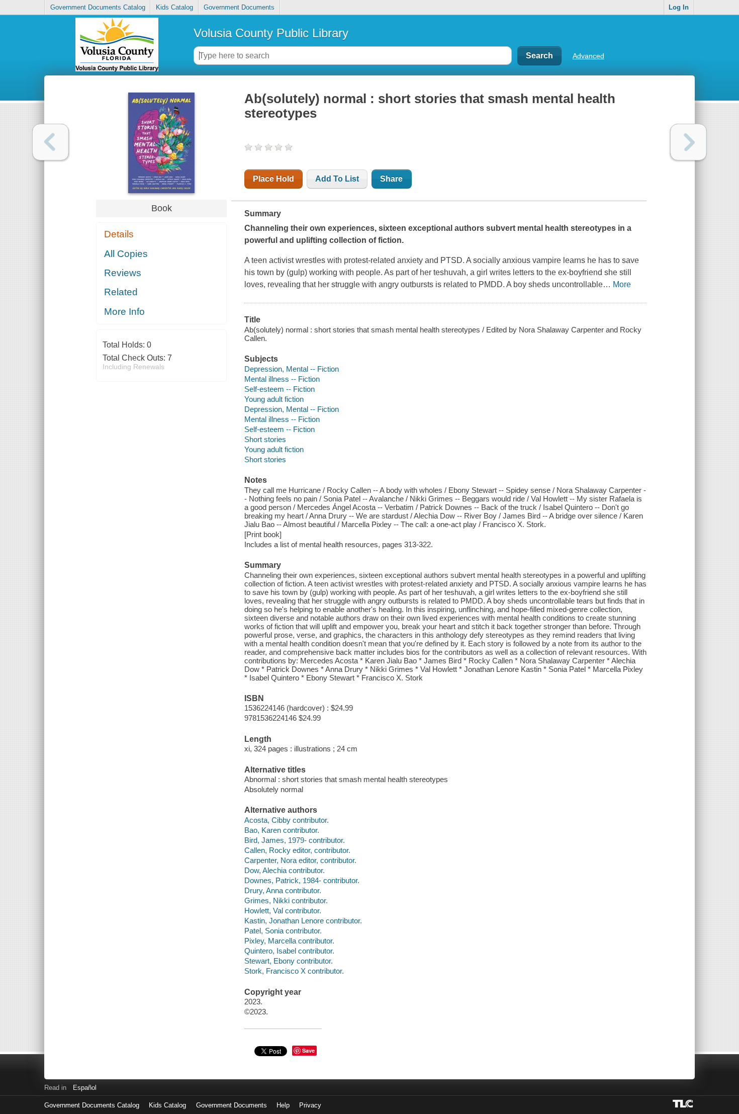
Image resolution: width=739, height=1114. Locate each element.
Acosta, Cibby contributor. (286, 820)
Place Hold (273, 179)
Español (85, 1087)
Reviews (122, 273)
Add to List (337, 179)
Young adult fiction (274, 399)
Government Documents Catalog (97, 7)
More (622, 284)
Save (308, 1050)
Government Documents (239, 7)
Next (688, 142)
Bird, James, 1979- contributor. (294, 840)
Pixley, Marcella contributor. (289, 940)
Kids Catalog (174, 7)
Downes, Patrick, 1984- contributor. (301, 880)
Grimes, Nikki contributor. (286, 900)
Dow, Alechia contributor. (284, 870)
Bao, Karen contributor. (281, 830)
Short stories (265, 439)
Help (283, 1105)
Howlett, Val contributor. (282, 910)
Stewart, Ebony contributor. (288, 961)
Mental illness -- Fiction (282, 379)
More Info (124, 311)
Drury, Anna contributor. (282, 890)
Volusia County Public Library (271, 33)
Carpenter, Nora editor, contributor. (300, 860)
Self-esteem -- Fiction (279, 389)
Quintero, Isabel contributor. (289, 951)
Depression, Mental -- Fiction (291, 369)
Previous (50, 142)
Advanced (588, 56)
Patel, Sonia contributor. (283, 930)
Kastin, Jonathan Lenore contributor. (303, 920)
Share (391, 179)
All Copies (126, 253)
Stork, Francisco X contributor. (294, 971)
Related (121, 292)
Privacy (310, 1105)
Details (119, 234)
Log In (679, 7)
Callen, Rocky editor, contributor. (297, 850)
